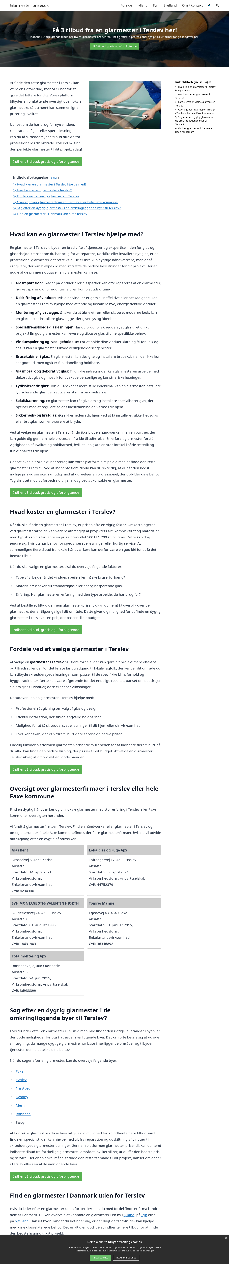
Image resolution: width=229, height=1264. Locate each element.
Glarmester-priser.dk (29, 5)
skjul (54, 177)
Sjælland (170, 5)
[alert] (114, 1249)
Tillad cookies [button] (100, 1257)
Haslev (21, 1079)
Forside (126, 5)
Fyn (155, 5)
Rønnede (23, 1113)
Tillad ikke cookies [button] (126, 1257)
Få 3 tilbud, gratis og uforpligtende (115, 46)
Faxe (19, 1071)
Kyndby (22, 1096)
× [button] (226, 1238)
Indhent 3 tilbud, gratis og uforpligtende (46, 161)
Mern (20, 1105)
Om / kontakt (192, 5)
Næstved (23, 1088)
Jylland (142, 5)
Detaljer (149, 1250)
